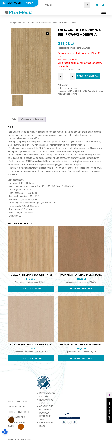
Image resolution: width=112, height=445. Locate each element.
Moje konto (46, 422)
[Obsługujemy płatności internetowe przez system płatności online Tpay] (69, 419)
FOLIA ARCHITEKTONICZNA (79, 91)
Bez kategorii (28, 22)
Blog (42, 426)
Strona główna (14, 22)
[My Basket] (97, 5)
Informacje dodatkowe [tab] (31, 119)
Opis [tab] (13, 119)
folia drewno (97, 91)
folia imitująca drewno (67, 94)
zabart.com (25, 439)
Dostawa (44, 413)
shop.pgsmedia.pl (18, 401)
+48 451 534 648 (14, 3)
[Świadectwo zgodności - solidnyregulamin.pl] (43, 383)
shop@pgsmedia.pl (19, 412)
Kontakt (29, 3)
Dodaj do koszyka (88, 76)
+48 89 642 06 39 (16, 406)
